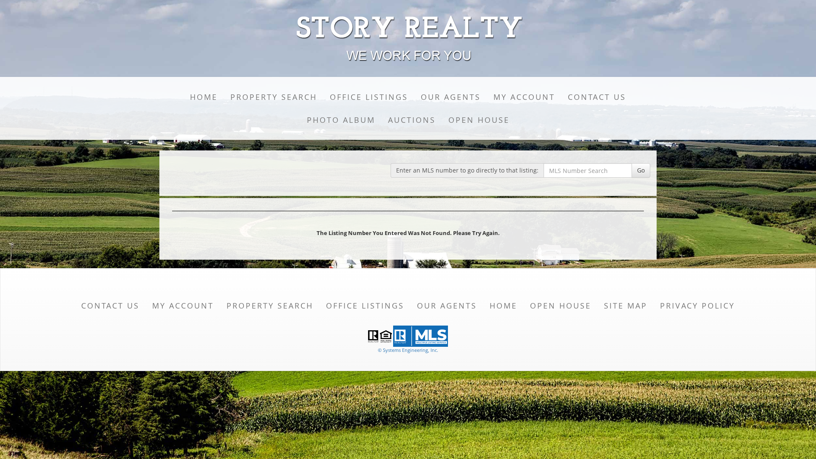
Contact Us (597, 97)
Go (641, 170)
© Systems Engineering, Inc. (408, 350)
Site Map (625, 305)
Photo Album (341, 120)
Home (204, 97)
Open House (479, 120)
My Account (524, 97)
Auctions (412, 120)
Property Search (273, 97)
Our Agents (451, 97)
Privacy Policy (697, 305)
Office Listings (369, 97)
